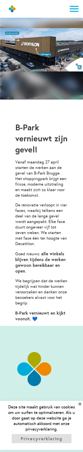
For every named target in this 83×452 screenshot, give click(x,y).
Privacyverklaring (41, 438)
